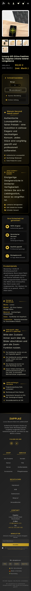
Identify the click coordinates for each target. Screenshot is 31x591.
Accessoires (8, 471)
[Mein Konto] (13, 3)
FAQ (22, 463)
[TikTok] (17, 443)
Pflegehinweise (22, 471)
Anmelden (15, 544)
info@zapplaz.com (15, 523)
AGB (15, 489)
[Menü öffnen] (28, 3)
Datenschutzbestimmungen (15, 549)
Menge (12, 82)
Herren (8, 467)
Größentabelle (22, 467)
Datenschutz (15, 493)
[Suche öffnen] (8, 3)
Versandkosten (15, 502)
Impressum (15, 485)
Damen (8, 463)
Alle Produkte (8, 458)
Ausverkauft (16, 90)
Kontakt (22, 458)
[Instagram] (11, 443)
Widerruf (15, 498)
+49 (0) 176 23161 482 (15, 527)
